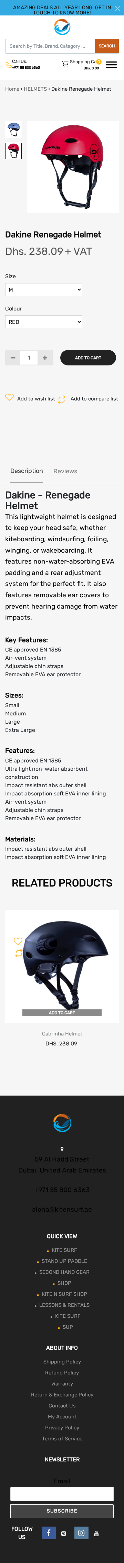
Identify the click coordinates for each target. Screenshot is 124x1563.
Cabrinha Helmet (62, 1034)
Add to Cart (88, 357)
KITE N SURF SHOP (64, 1294)
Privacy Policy (62, 1428)
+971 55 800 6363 (26, 68)
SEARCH (107, 46)
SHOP (64, 1283)
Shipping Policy (62, 1362)
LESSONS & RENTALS (64, 1305)
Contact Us (62, 1406)
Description (26, 471)
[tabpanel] (73, 167)
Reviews (65, 471)
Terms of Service (62, 1439)
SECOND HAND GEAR (64, 1272)
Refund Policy (62, 1373)
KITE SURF (64, 1250)
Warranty (62, 1384)
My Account (62, 1417)
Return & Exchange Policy (62, 1395)
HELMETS (35, 89)
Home (12, 89)
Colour (13, 308)
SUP (68, 1327)
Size (10, 276)
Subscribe (62, 1511)
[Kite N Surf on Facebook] (49, 1533)
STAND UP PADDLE (64, 1261)
